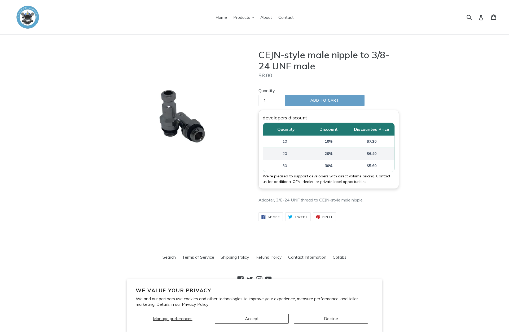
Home (221, 17)
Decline (331, 318)
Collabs (339, 257)
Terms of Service (198, 257)
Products (245, 17)
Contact (286, 17)
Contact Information (307, 257)
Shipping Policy (235, 257)
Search (169, 257)
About (266, 17)
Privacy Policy (195, 304)
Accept (252, 318)
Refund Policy (269, 257)
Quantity (266, 90)
